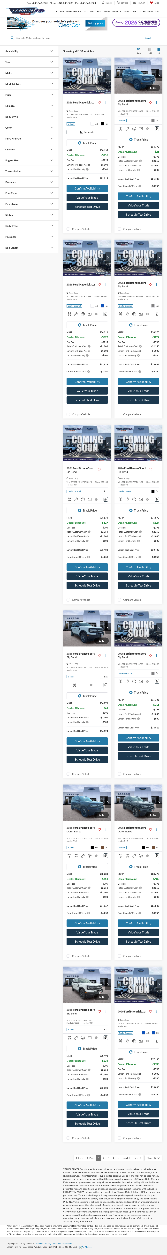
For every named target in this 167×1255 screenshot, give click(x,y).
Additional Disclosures (62, 1244)
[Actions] (105, 102)
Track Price (90, 143)
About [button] (158, 11)
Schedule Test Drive (87, 206)
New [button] (62, 11)
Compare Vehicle (81, 229)
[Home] (57, 11)
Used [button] (85, 11)
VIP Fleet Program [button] (143, 11)
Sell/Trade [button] (96, 11)
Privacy (48, 1244)
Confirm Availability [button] (87, 188)
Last (137, 1158)
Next (125, 1158)
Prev (91, 1158)
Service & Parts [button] (112, 11)
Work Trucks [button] (73, 11)
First (80, 1158)
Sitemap (39, 1244)
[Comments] (157, 128)
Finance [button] (127, 11)
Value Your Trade (87, 197)
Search (148, 38)
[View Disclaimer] (147, 128)
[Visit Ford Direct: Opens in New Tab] (86, 1247)
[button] (108, 75)
